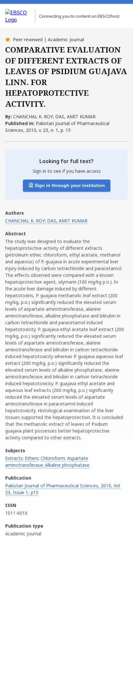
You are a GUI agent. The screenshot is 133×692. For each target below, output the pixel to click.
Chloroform (53, 458)
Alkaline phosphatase (67, 465)
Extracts (14, 458)
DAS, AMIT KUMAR (67, 221)
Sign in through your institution (70, 185)
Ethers (31, 458)
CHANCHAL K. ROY (25, 221)
